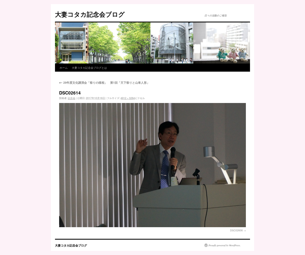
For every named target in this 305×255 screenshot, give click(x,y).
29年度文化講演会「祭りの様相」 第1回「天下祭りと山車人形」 (104, 82)
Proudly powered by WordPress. (225, 245)
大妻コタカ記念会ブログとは (89, 68)
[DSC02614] (152, 165)
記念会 (71, 98)
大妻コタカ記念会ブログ (90, 14)
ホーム (64, 68)
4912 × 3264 (128, 98)
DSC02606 (236, 230)
